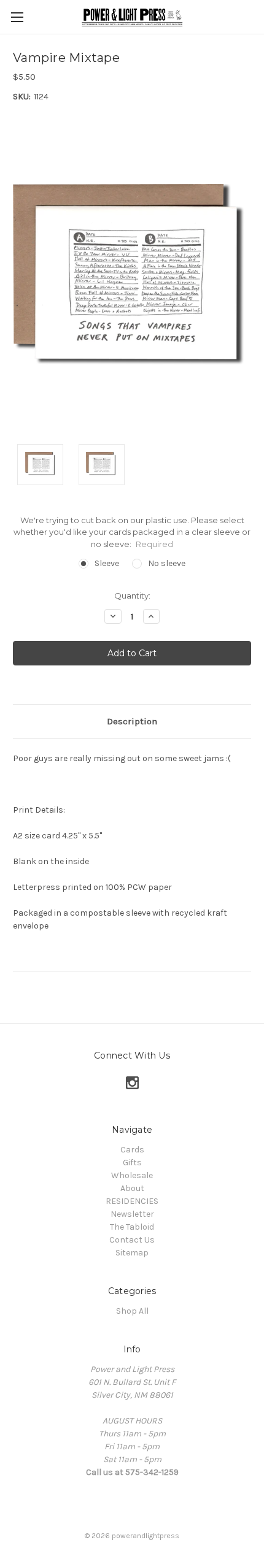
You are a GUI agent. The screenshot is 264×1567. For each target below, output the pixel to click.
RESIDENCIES (132, 1201)
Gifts (132, 1162)
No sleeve (166, 563)
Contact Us (132, 1240)
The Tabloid (132, 1227)
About (132, 1188)
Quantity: (132, 595)
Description (132, 721)
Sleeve (107, 563)
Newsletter (132, 1214)
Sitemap (132, 1252)
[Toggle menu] (17, 17)
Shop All (132, 1311)
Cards (132, 1149)
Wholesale (132, 1175)
